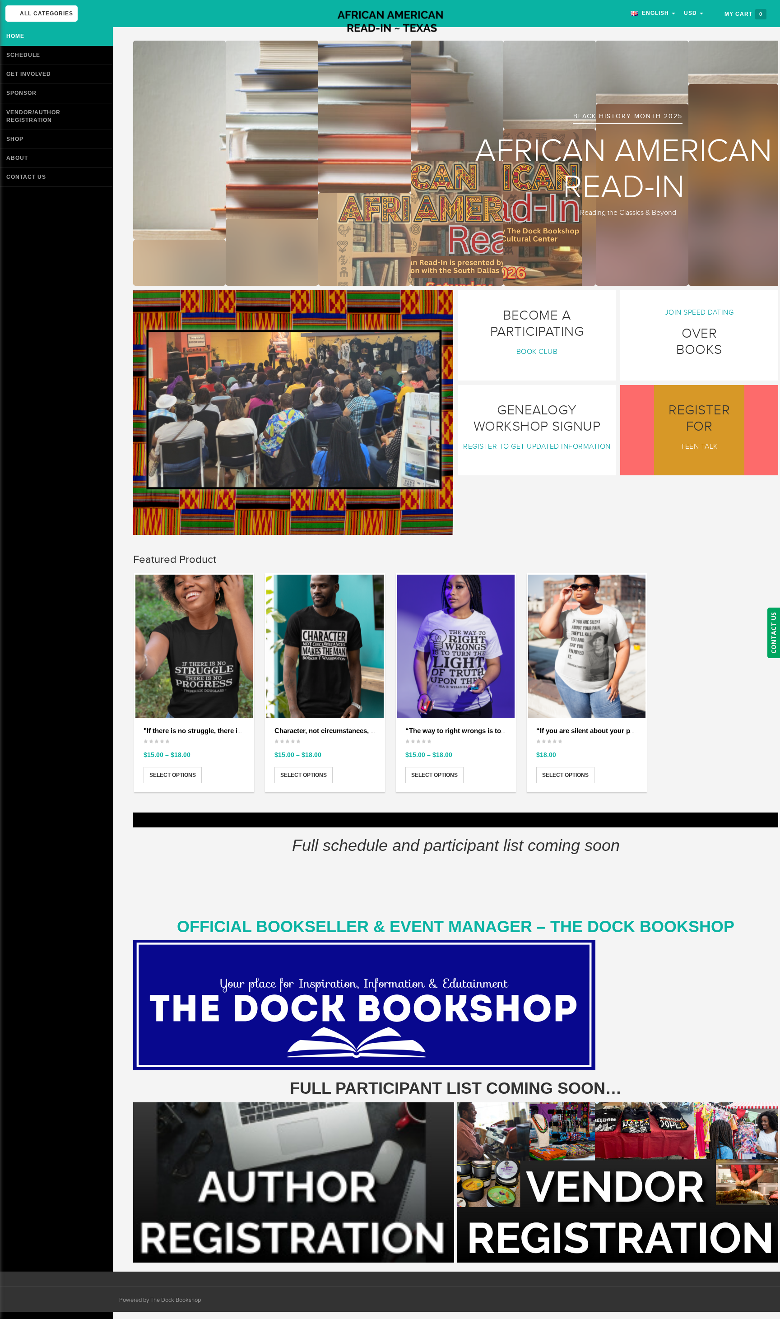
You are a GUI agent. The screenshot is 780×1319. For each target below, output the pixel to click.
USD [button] (691, 13)
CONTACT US (773, 633)
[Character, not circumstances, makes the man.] (325, 646)
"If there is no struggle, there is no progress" (214, 730)
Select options (172, 775)
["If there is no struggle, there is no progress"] (194, 646)
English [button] (654, 13)
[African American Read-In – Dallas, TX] (390, 21)
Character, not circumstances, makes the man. (347, 730)
